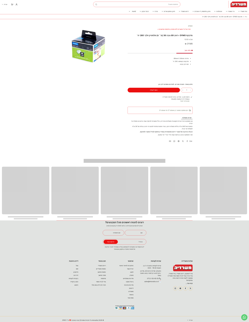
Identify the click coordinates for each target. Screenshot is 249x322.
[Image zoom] (88, 47)
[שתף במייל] (170, 141)
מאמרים (130, 291)
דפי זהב (75, 275)
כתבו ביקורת (74, 282)
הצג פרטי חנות (184, 101)
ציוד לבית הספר (101, 282)
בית (246, 17)
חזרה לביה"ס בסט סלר (99, 285)
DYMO (190, 26)
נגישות (131, 295)
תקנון (131, 272)
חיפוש (76, 285)
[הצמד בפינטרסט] (178, 141)
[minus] (190, 90)
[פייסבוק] (185, 288)
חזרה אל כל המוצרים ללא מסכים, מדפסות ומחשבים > (174, 29)
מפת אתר (130, 298)
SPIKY (64, 320)
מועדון (131, 275)
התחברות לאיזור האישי (126, 266)
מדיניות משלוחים (128, 278)
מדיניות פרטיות (128, 285)
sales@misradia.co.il (151, 281)
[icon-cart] (12, 4)
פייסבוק (75, 272)
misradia (95, 320)
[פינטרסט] (180, 288)
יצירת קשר (130, 269)
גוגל (77, 266)
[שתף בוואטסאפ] (174, 141)
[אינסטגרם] (175, 288)
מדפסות (103, 278)
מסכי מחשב (102, 275)
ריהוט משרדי (102, 266)
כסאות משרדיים (101, 269)
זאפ (77, 269)
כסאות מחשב (102, 272)
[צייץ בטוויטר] (183, 141)
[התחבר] (16, 4)
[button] (154, 90)
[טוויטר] (190, 288)
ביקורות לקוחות (73, 278)
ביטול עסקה (129, 282)
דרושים (131, 288)
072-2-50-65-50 (153, 278)
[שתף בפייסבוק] (187, 141)
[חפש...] (96, 4)
